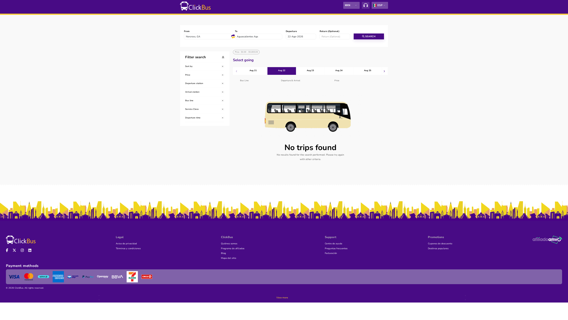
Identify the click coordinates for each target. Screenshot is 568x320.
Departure (291, 31)
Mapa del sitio (228, 258)
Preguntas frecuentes (336, 248)
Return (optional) (329, 31)
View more (282, 297)
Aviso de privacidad (126, 243)
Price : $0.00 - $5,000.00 (246, 52)
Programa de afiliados (233, 248)
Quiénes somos (229, 243)
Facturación (331, 253)
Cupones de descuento (440, 243)
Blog (223, 253)
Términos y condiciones (128, 248)
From (187, 31)
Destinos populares (438, 248)
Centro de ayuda (333, 243)
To (236, 31)
